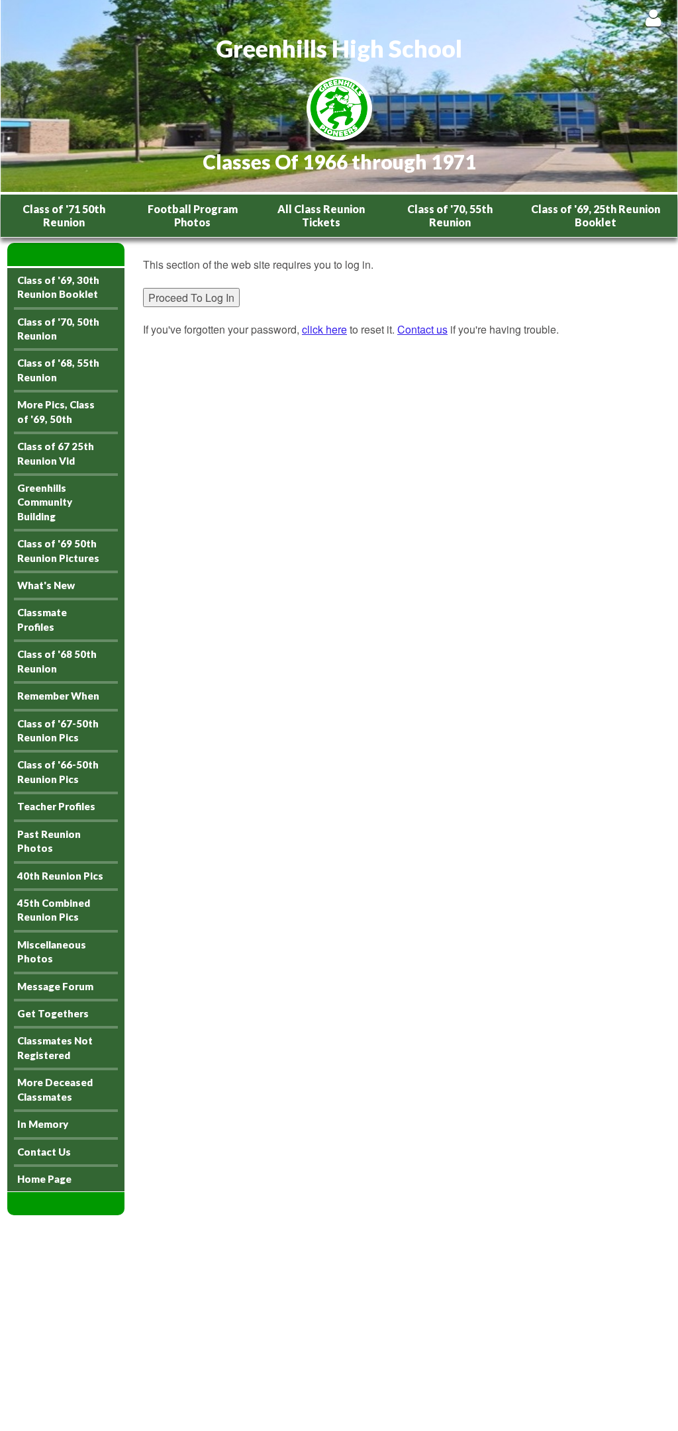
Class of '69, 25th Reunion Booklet (595, 215)
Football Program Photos (193, 215)
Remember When (58, 696)
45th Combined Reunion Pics (53, 910)
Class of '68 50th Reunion (57, 661)
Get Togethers (53, 1013)
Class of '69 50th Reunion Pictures (58, 550)
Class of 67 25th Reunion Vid (55, 453)
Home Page (44, 1179)
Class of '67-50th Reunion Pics (58, 730)
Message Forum (55, 986)
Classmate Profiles (42, 619)
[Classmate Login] (653, 17)
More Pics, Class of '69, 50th (56, 411)
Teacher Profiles (56, 806)
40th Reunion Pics (60, 876)
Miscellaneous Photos (51, 951)
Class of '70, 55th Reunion (450, 215)
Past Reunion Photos (49, 841)
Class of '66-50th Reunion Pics (58, 771)
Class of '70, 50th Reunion (58, 329)
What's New (46, 585)
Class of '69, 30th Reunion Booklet (58, 287)
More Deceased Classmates (55, 1089)
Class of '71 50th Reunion (64, 215)
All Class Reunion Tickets (321, 215)
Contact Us (44, 1152)
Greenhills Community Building (44, 502)
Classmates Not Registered (55, 1047)
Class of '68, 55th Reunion (58, 370)
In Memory (42, 1124)
